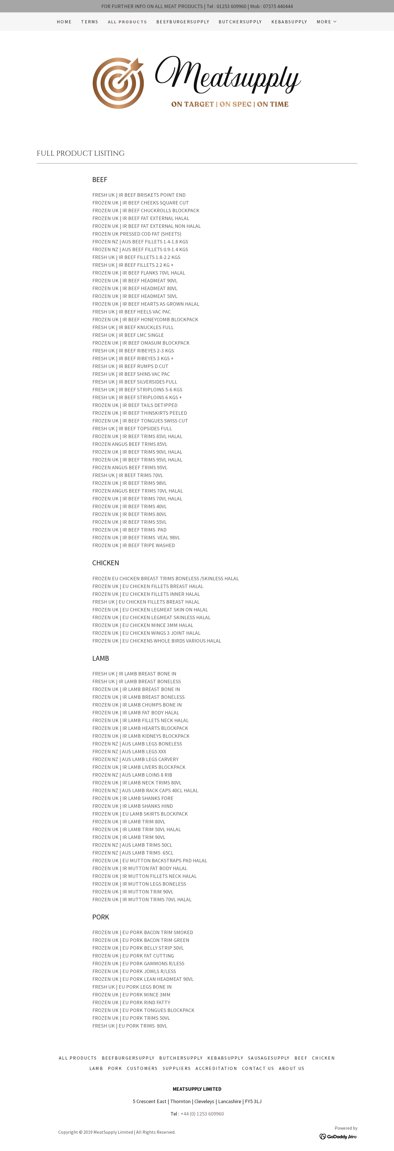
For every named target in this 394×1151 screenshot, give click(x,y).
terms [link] (89, 22)
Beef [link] (300, 1058)
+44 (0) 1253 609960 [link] (202, 1113)
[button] (327, 21)
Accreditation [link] (216, 1068)
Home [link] (64, 22)
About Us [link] (292, 1068)
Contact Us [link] (258, 1068)
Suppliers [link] (177, 1068)
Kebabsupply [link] (289, 22)
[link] (196, 83)
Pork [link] (115, 1068)
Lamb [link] (96, 1068)
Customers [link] (142, 1068)
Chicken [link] (323, 1058)
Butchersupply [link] (240, 22)
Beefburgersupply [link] (182, 22)
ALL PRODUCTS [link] (127, 22)
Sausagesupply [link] (269, 1058)
